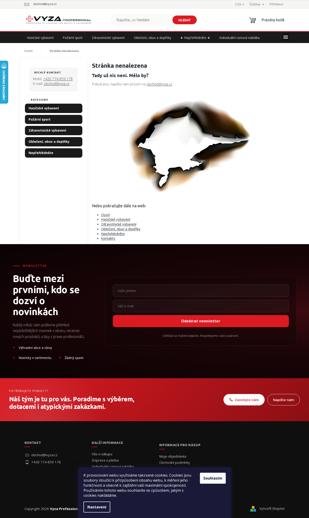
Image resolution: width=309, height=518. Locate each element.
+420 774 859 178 (58, 78)
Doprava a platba (105, 460)
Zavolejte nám (247, 399)
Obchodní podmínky (174, 462)
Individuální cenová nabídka (113, 466)
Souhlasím (212, 478)
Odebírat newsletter (200, 321)
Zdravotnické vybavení (47, 130)
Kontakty (108, 238)
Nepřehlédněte (41, 153)
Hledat (184, 20)
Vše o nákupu (102, 454)
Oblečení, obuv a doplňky (49, 141)
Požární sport (40, 119)
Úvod (105, 214)
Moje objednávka (172, 456)
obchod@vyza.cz (57, 83)
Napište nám (283, 399)
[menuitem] (40, 37)
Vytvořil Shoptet (272, 508)
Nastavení (96, 507)
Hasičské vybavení (44, 108)
